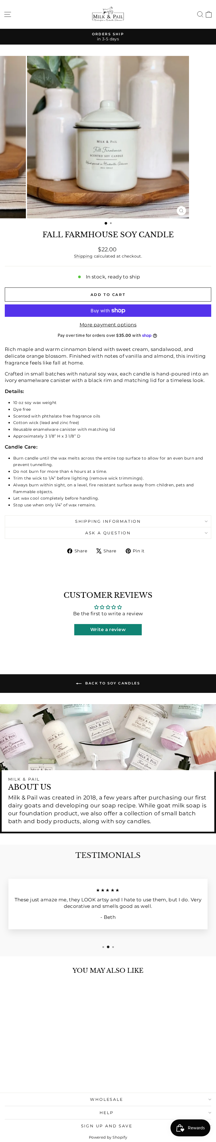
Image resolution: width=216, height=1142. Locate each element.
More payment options (108, 325)
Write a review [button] (108, 629)
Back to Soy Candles (112, 683)
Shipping (83, 256)
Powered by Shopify (108, 1137)
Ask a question (108, 532)
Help (106, 1112)
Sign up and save (106, 1125)
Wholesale (106, 1099)
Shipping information (108, 521)
